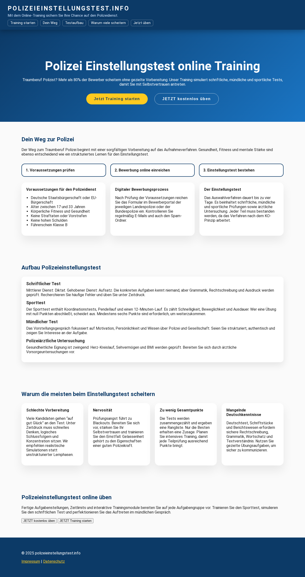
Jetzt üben (142, 23)
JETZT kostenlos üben (186, 99)
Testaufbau (74, 23)
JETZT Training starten (76, 521)
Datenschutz (54, 561)
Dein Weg (50, 23)
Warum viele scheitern (108, 23)
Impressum (30, 561)
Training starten (22, 23)
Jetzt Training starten (117, 99)
